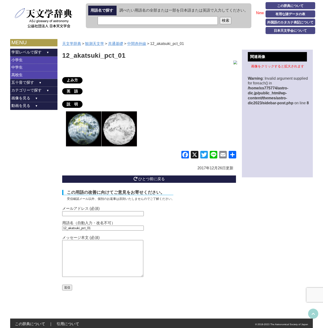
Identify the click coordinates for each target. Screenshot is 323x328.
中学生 (17, 67)
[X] (194, 155)
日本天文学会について (290, 30)
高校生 (17, 75)
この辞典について (290, 6)
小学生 (17, 60)
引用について (68, 324)
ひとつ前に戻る (151, 179)
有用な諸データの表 (290, 14)
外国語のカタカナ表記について (290, 22)
